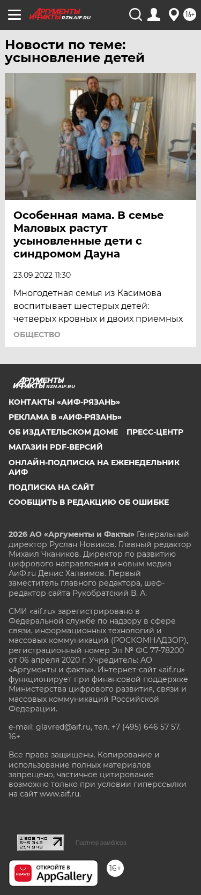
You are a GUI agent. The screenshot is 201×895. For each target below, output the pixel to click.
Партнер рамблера (101, 842)
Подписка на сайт (51, 487)
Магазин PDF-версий (56, 447)
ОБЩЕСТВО (37, 334)
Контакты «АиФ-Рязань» (64, 402)
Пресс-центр (154, 432)
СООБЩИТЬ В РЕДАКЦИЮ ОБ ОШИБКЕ (89, 502)
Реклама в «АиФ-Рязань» (65, 417)
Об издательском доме (63, 432)
